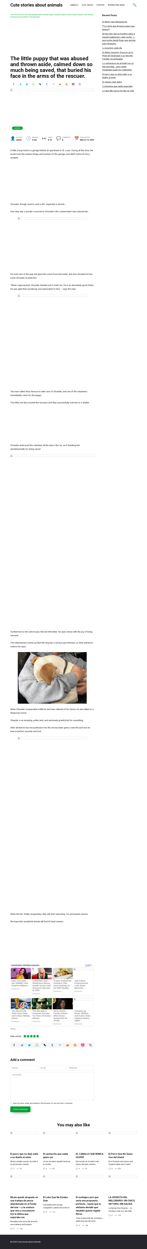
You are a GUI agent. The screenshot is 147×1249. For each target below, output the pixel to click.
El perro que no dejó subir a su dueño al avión (24, 1156)
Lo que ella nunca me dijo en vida (118, 90)
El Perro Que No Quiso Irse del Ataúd (121, 1156)
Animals (74, 5)
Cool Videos (87, 5)
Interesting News (116, 5)
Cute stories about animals (36, 5)
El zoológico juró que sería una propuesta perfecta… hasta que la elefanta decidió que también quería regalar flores (88, 1205)
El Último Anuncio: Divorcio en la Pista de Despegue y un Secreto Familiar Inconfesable (117, 55)
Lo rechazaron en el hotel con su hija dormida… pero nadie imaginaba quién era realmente (118, 66)
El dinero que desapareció (114, 21)
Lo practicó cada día (112, 48)
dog (13, 1029)
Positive (100, 5)
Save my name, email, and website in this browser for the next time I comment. (43, 1103)
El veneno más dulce (112, 82)
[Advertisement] (52, 35)
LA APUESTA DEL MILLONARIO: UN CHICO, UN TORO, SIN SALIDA (122, 1200)
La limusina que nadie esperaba (117, 86)
